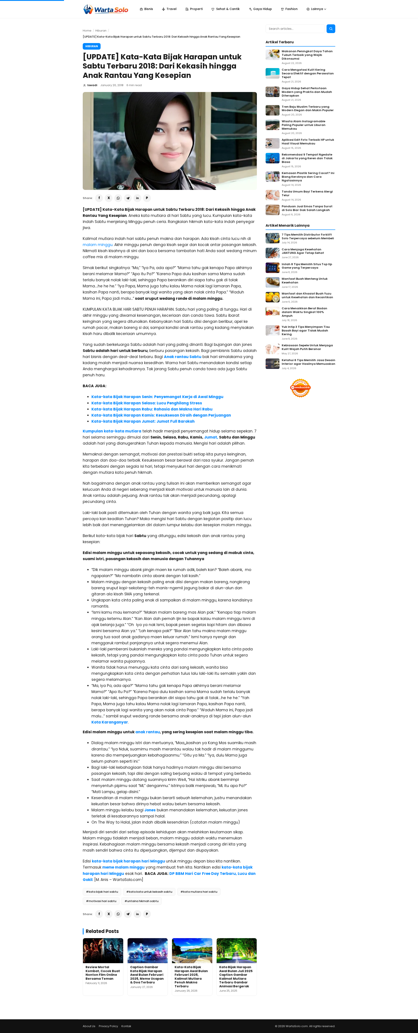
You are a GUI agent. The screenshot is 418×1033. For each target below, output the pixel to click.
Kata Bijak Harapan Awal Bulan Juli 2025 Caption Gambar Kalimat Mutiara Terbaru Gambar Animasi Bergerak (236, 976)
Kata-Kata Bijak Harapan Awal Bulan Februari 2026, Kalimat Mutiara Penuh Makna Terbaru (191, 976)
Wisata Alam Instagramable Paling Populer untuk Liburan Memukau (303, 125)
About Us (89, 1026)
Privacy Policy (108, 1026)
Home (87, 30)
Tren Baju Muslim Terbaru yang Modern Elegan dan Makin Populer (308, 108)
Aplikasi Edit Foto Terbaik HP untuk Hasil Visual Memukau (308, 142)
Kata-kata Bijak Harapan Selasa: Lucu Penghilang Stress (146, 403)
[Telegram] (128, 198)
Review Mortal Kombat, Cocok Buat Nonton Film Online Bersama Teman (103, 973)
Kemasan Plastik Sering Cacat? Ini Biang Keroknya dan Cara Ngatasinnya (308, 176)
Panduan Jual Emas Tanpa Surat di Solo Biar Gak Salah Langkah (307, 208)
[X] (109, 198)
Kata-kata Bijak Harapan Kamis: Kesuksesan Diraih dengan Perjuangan (161, 415)
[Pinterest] (147, 198)
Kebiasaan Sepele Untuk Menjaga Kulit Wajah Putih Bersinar (307, 347)
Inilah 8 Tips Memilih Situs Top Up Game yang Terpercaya (307, 266)
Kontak (126, 1026)
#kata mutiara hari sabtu (198, 892)
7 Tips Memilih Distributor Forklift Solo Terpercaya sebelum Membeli (308, 236)
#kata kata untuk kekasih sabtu (149, 892)
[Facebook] (99, 198)
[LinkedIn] (137, 198)
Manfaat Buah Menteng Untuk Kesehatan (305, 281)
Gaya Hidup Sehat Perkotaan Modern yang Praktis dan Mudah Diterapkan (307, 92)
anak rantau (147, 732)
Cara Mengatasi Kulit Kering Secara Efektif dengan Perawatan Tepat (308, 73)
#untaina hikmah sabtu (141, 901)
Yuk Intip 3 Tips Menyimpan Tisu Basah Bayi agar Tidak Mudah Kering (306, 330)
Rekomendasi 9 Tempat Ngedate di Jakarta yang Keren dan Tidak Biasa (307, 158)
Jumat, (211, 437)
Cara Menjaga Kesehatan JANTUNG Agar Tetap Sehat (303, 251)
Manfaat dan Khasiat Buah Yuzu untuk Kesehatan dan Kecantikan (307, 295)
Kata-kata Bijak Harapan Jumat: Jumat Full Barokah (143, 421)
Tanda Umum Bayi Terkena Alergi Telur (307, 193)
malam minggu (98, 244)
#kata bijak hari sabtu (102, 892)
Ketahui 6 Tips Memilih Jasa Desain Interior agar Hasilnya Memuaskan (308, 362)
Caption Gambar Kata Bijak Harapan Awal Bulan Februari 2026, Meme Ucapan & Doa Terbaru (147, 974)
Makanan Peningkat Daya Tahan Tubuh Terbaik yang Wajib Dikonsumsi (307, 55)
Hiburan (100, 30)
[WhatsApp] (118, 198)
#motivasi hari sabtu (101, 901)
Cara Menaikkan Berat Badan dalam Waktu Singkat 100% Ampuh (304, 312)
